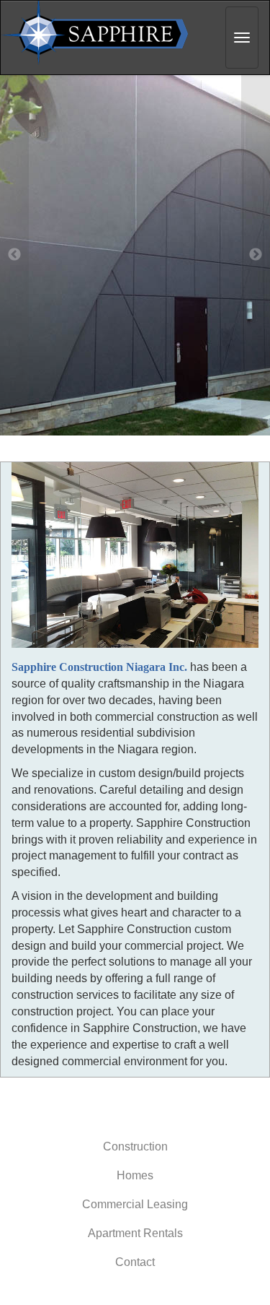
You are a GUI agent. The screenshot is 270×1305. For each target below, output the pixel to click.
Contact (135, 1262)
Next (255, 254)
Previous (14, 254)
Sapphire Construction (98, 33)
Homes (135, 1175)
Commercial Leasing (135, 1204)
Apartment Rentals (135, 1233)
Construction (135, 1146)
